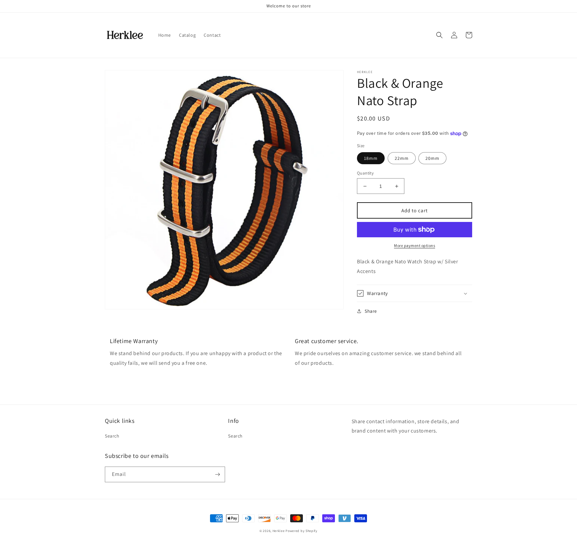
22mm (402, 158)
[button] (439, 35)
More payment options (414, 245)
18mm (371, 158)
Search (112, 436)
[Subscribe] (217, 474)
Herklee (278, 531)
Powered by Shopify (301, 531)
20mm (432, 158)
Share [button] (371, 311)
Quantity (365, 173)
